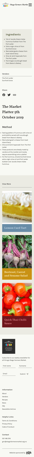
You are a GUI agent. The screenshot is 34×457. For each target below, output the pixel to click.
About (4, 393)
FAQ (3, 406)
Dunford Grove (7, 80)
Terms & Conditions (9, 421)
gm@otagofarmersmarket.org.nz (14, 442)
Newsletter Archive (9, 409)
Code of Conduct (8, 427)
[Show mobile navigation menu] (30, 5)
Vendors (5, 397)
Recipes (5, 400)
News (4, 403)
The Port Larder (7, 78)
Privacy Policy (7, 424)
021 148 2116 (6, 438)
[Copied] (14, 95)
